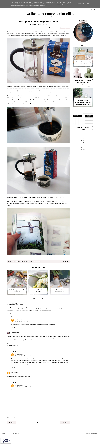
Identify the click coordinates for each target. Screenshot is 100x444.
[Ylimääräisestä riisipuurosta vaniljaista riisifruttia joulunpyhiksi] (83, 107)
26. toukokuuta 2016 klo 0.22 (15, 304)
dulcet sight (94, 433)
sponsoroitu (37, 261)
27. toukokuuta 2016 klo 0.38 (23, 386)
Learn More (80, 4)
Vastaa (9, 313)
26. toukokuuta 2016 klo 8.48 (23, 321)
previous (64, 422)
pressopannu (19, 261)
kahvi (9, 261)
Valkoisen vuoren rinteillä (50, 13)
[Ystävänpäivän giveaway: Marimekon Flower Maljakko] (83, 86)
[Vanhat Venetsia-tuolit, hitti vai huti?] (83, 66)
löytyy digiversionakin (56, 201)
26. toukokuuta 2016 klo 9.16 (23, 355)
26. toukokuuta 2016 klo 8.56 (19, 334)
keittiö (13, 261)
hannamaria (15, 332)
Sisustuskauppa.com (65, 27)
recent (11, 422)
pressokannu (17, 35)
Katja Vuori (19, 319)
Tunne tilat (15, 372)
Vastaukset (16, 317)
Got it (87, 4)
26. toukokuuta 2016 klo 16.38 (19, 374)
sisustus (30, 261)
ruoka (26, 261)
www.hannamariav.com (12, 345)
